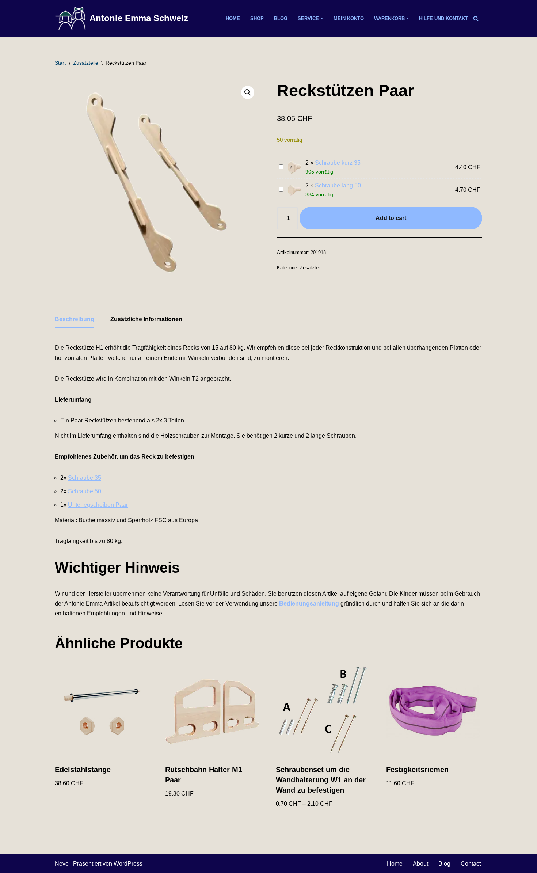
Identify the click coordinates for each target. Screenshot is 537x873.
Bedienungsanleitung (309, 603)
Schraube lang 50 (338, 185)
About (420, 864)
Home (233, 18)
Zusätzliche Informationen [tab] (146, 319)
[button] (322, 18)
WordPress (128, 864)
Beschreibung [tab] (74, 319)
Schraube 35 (84, 478)
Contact (471, 864)
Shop (257, 18)
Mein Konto (349, 18)
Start (60, 63)
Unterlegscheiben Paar (98, 505)
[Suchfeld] (476, 18)
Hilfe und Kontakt (443, 18)
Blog (280, 18)
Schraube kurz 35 (338, 163)
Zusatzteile (85, 63)
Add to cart (391, 218)
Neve (62, 864)
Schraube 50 (84, 491)
